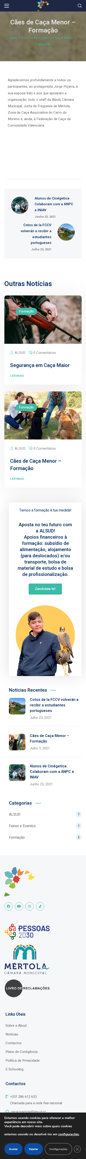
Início (13, 37)
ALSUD (20, 352)
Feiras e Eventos (44, 826)
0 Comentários (44, 352)
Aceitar (13, 1149)
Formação (29, 37)
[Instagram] (29, 906)
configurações (68, 1134)
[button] (80, 6)
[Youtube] (19, 906)
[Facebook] (8, 906)
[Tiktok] (40, 906)
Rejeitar (33, 1149)
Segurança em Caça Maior (40, 365)
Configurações (58, 1149)
